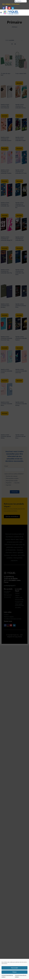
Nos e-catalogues (6, 4)
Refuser (15, 972)
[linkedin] (12, 8)
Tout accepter (14, 967)
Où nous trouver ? (15, 4)
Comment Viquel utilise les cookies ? (7, 976)
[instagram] (6, 8)
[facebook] (3, 8)
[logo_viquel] (10, 11)
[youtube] (9, 8)
